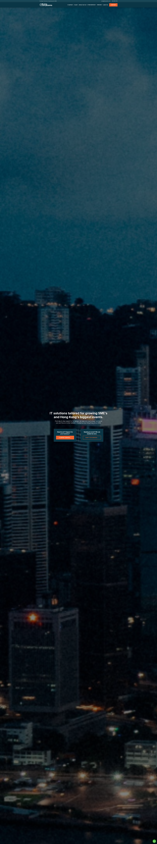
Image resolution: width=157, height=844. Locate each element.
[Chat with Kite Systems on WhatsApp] (154, 841)
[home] (53, 4)
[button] (92, 5)
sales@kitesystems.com (105, 1)
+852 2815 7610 (114, 1)
